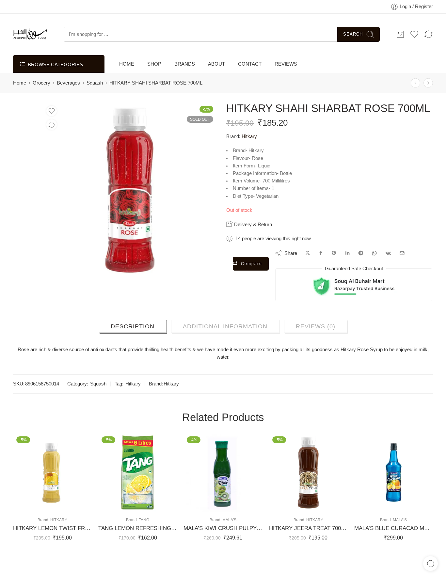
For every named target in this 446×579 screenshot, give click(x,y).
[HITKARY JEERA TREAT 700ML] (308, 488)
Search (353, 50)
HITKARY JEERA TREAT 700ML (308, 544)
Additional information (225, 342)
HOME (126, 80)
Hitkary (249, 152)
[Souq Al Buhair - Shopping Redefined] (30, 50)
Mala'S (229, 536)
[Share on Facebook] (320, 270)
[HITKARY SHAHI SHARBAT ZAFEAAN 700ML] (428, 99)
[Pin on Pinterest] (334, 270)
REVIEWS (286, 80)
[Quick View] (59, 521)
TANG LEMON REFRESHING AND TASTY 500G (137, 544)
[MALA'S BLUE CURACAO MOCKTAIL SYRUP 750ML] (393, 488)
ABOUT (216, 80)
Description (132, 342)
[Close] (438, 8)
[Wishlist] (51, 127)
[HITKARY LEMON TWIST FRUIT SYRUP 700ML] (52, 488)
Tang (144, 536)
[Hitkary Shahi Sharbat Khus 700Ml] (415, 99)
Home (19, 99)
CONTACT (250, 80)
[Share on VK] (388, 270)
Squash (95, 99)
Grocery (41, 99)
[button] (33, 521)
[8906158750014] (26, 132)
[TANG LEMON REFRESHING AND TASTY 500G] (137, 488)
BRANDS (184, 80)
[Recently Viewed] (430, 563)
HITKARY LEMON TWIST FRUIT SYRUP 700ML (52, 544)
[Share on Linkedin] (347, 270)
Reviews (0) (315, 342)
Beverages (68, 99)
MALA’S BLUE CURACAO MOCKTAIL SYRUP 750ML (393, 544)
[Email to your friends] (402, 270)
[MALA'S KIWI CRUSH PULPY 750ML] (222, 488)
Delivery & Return (252, 240)
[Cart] (400, 50)
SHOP (154, 80)
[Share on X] (307, 270)
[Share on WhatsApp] (374, 270)
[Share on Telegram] (360, 270)
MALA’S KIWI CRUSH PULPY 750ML (222, 544)
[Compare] (51, 141)
